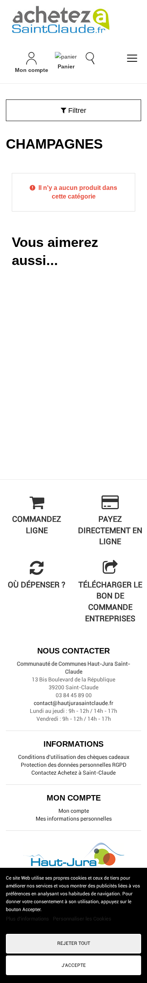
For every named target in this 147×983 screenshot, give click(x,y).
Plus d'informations (28, 919)
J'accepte (74, 965)
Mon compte (73, 811)
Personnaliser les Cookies (82, 919)
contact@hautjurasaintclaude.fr (73, 703)
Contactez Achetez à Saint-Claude (73, 772)
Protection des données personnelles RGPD (73, 765)
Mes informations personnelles (74, 818)
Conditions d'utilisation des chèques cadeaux (73, 757)
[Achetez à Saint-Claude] (73, 19)
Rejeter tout (73, 943)
